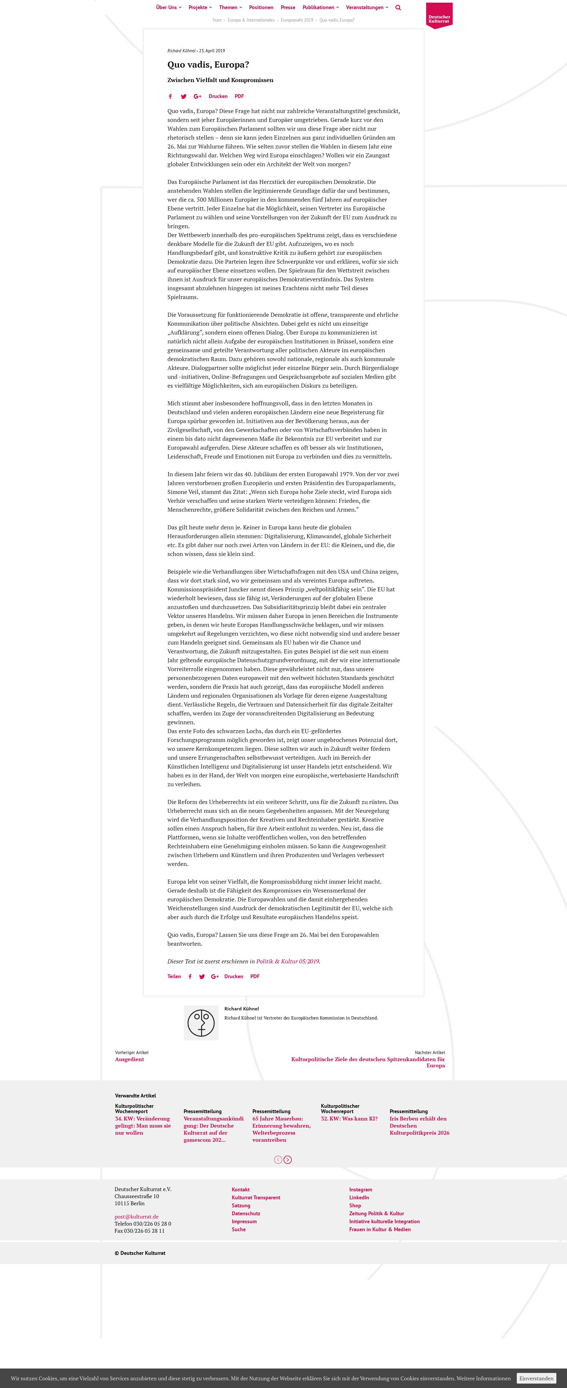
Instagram (360, 1189)
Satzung (241, 1205)
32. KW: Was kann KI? (349, 1118)
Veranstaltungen (365, 7)
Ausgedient (129, 1059)
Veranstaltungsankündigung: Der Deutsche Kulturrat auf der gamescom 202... (214, 1129)
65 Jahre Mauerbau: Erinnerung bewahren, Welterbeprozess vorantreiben (281, 1129)
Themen (228, 7)
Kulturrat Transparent (256, 1197)
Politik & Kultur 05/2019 (287, 961)
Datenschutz (246, 1213)
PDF (239, 96)
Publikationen (318, 7)
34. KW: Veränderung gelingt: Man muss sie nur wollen (143, 1125)
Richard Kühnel (181, 50)
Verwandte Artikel (135, 1095)
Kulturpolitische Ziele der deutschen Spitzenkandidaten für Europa (368, 1062)
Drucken (218, 96)
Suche (239, 1229)
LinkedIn (359, 1197)
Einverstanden (536, 1378)
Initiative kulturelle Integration (384, 1221)
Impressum (244, 1221)
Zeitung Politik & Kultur (376, 1213)
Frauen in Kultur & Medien (380, 1229)
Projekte (198, 7)
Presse (288, 7)
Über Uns (166, 7)
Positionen (261, 7)
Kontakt (241, 1189)
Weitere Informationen (484, 1378)
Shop (355, 1205)
